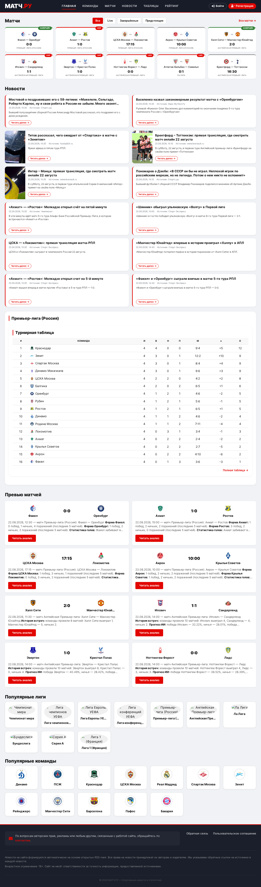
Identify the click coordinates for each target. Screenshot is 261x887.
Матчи (110, 6)
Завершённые (129, 20)
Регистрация (244, 6)
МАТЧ (18, 6)
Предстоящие (154, 20)
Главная (69, 6)
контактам (22, 840)
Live (110, 20)
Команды (90, 6)
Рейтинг (172, 6)
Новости (129, 6)
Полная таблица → (235, 470)
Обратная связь (197, 833)
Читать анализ (22, 538)
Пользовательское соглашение (234, 833)
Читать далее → (20, 122)
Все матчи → (247, 20)
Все (97, 20)
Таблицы (151, 6)
